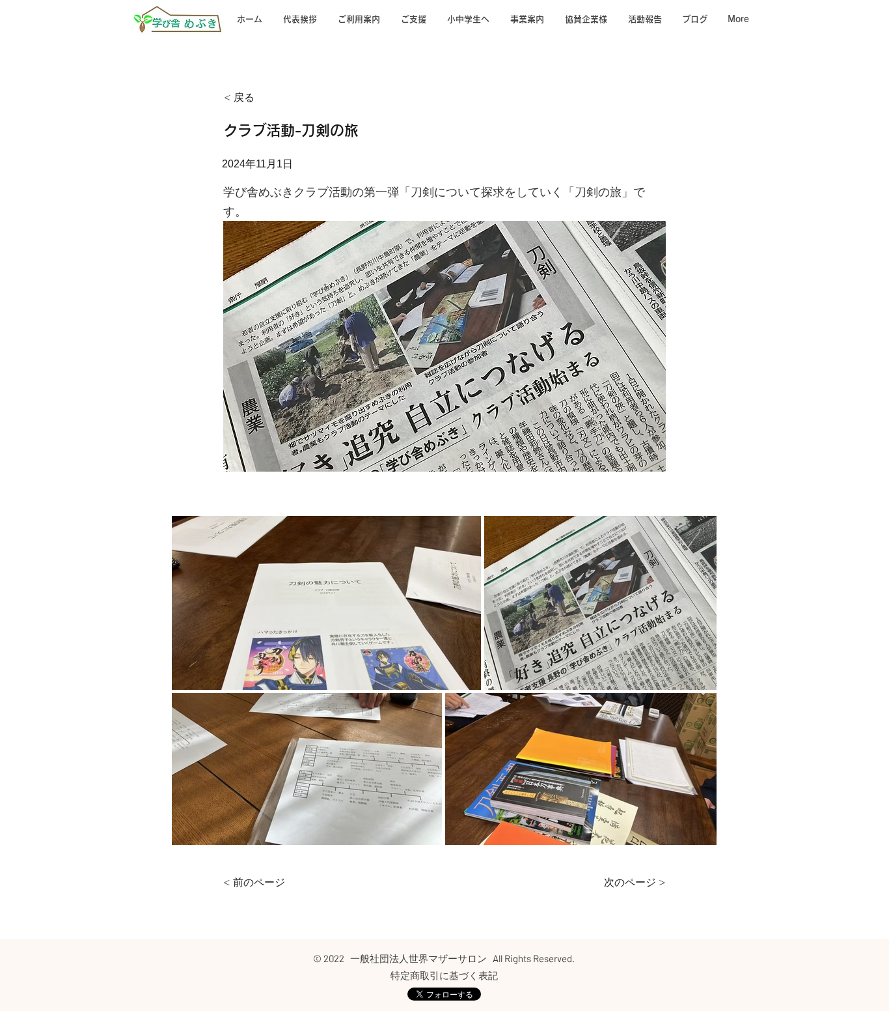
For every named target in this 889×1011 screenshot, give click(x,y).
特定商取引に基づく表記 (444, 975)
